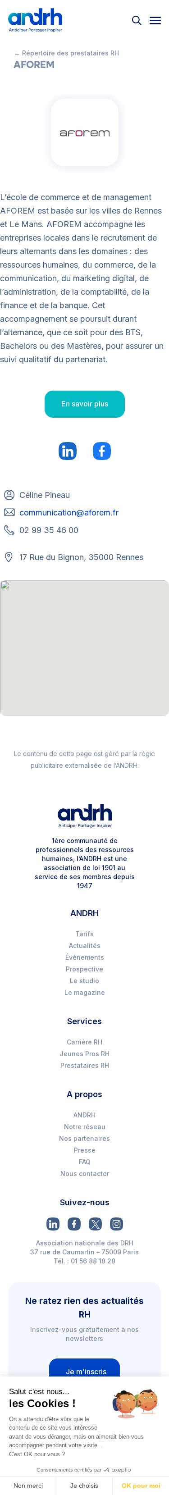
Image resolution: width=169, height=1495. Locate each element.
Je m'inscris (86, 1371)
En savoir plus (84, 403)
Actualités (84, 945)
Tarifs (84, 934)
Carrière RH (84, 1042)
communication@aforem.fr (69, 512)
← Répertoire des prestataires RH (66, 53)
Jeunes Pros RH (84, 1053)
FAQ (85, 1162)
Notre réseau (84, 1126)
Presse (85, 1150)
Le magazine (84, 992)
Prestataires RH (84, 1065)
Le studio (84, 981)
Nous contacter (84, 1173)
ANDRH (84, 1115)
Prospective (84, 969)
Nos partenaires (84, 1138)
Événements (84, 957)
